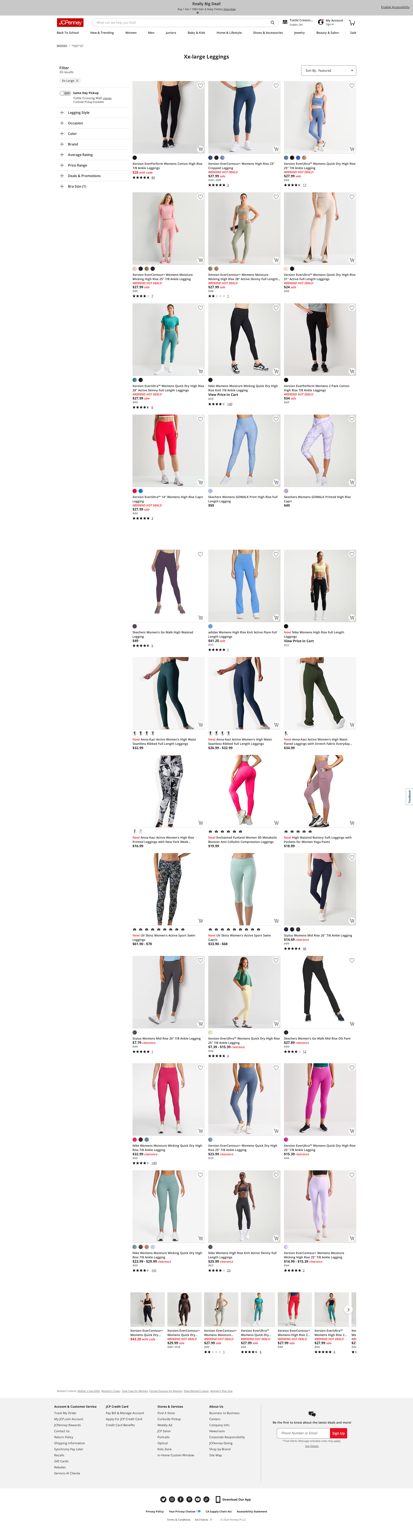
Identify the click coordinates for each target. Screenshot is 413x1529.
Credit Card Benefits (120, 1425)
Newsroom (217, 1431)
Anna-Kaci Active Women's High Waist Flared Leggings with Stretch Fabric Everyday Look (317, 741)
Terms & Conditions (179, 1519)
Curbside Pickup (169, 1419)
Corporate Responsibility (227, 1437)
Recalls (59, 1455)
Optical (162, 1443)
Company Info (219, 1425)
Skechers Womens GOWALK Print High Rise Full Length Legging (242, 499)
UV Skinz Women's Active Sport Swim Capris (239, 937)
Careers (214, 1419)
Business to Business (224, 1413)
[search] (274, 22)
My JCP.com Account (68, 1419)
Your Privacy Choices (182, 1511)
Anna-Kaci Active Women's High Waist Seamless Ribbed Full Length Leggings (164, 741)
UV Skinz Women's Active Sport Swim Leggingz (164, 937)
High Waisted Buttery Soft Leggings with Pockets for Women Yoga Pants (318, 839)
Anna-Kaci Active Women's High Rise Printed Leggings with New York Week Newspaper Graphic (163, 839)
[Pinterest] (189, 1499)
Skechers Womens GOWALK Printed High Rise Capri (317, 499)
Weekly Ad (164, 1425)
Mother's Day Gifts (88, 1391)
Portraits (163, 1437)
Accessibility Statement (252, 1511)
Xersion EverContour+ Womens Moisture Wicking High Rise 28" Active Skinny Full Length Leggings (243, 277)
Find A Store (166, 1413)
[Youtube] (198, 1499)
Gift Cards (61, 1461)
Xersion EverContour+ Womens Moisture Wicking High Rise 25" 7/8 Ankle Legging (163, 277)
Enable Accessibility (395, 7)
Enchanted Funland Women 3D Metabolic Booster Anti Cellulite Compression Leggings (242, 839)
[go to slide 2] (201, 13)
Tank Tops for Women (135, 1391)
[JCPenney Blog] (207, 1499)
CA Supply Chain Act (219, 1511)
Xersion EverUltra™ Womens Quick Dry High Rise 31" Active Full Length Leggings (320, 277)
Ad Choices (201, 1519)
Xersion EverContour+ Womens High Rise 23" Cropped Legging (241, 166)
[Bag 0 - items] (352, 22)
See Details (312, 1446)
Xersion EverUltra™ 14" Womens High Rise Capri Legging (168, 499)
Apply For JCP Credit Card (124, 1419)
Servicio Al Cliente (67, 1473)
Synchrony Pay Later (68, 1449)
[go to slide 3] (205, 13)
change (107, 98)
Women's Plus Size (221, 1391)
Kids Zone (164, 1449)
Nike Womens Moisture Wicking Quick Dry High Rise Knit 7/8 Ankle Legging (243, 388)
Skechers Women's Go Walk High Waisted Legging (163, 634)
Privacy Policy (155, 1511)
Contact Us (62, 1431)
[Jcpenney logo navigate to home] (70, 22)
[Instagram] (172, 1499)
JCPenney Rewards (67, 1425)
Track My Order (65, 1413)
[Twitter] (164, 1499)
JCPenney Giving (221, 1443)
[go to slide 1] (198, 13)
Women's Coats (110, 1391)
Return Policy (63, 1437)
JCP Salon (164, 1431)
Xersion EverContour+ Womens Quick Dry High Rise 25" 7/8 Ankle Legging (242, 1147)
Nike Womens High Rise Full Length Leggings (314, 634)
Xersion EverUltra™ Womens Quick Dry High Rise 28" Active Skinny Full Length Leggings (168, 388)
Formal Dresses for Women (165, 1391)
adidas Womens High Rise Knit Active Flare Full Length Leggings (242, 634)
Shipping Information (69, 1443)
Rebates (60, 1467)
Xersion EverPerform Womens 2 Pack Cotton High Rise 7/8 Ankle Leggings (317, 388)
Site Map (215, 1455)
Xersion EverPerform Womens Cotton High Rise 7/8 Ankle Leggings (167, 166)
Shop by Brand (220, 1449)
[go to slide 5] (213, 13)
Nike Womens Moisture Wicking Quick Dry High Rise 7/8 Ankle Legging (167, 1147)
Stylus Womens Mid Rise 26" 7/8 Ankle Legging (318, 935)
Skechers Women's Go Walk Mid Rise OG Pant (317, 1038)
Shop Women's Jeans (196, 1391)
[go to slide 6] (217, 13)
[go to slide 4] (209, 13)
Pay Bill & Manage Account (125, 1413)
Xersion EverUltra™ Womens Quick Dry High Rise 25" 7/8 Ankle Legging (320, 166)
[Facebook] (181, 1499)
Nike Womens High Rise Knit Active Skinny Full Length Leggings (242, 1255)
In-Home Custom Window (175, 1455)
